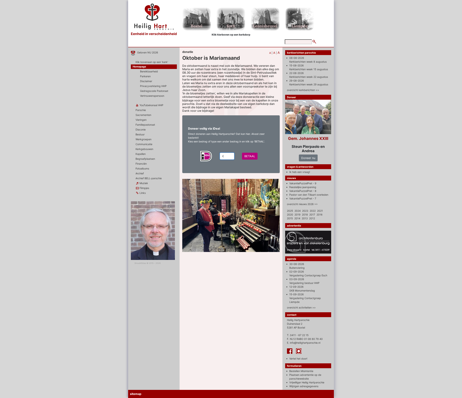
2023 (305, 210)
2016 (319, 214)
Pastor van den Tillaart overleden (308, 194)
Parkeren (145, 76)
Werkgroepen (143, 139)
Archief (140, 173)
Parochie (141, 110)
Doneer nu (308, 158)
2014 (297, 218)
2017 (312, 214)
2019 (297, 214)
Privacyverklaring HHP (153, 86)
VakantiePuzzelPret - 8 (302, 190)
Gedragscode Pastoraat (154, 90)
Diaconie (141, 129)
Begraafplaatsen (145, 158)
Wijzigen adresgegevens (303, 386)
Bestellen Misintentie (301, 371)
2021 (320, 210)
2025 (290, 210)
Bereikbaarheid (149, 71)
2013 (305, 218)
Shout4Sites (140, 263)
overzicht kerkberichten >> (303, 90)
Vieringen (141, 119)
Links (142, 192)
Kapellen (141, 153)
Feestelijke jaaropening (302, 187)
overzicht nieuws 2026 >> (302, 204)
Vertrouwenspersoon (152, 95)
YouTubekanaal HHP (151, 105)
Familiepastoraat (145, 124)
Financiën (141, 163)
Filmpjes (144, 188)
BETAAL (249, 156)
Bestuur (140, 134)
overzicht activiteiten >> (301, 307)
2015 (290, 218)
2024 (298, 210)
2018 (305, 214)
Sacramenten (143, 114)
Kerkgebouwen (144, 149)
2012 (312, 218)
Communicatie (144, 144)
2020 (290, 214)
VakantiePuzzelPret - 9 (302, 183)
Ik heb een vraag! (299, 171)
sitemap (135, 394)
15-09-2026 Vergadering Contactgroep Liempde (305, 298)
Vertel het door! (298, 358)
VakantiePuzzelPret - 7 (302, 198)
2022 (313, 210)
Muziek (143, 183)
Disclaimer (146, 81)
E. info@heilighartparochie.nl (303, 342)
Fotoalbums (142, 168)
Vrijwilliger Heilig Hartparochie (306, 382)
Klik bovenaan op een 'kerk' (152, 62)
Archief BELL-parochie (149, 178)
